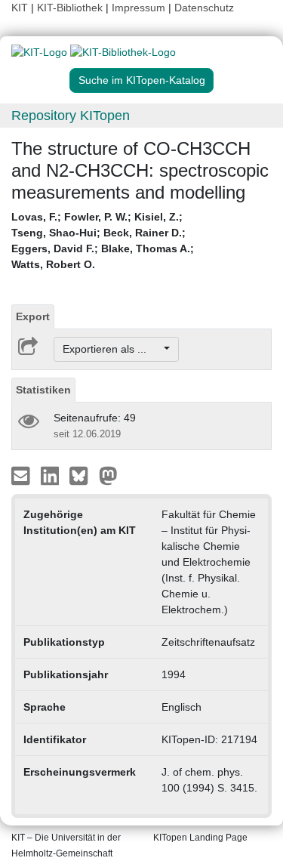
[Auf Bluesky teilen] (82, 475)
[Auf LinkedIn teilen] (51, 475)
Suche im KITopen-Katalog (141, 80)
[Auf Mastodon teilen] (108, 475)
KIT (19, 8)
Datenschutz (204, 8)
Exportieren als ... (112, 349)
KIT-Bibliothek (71, 8)
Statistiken (43, 390)
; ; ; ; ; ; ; (102, 240)
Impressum (138, 8)
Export (33, 316)
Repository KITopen (70, 115)
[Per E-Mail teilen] (22, 475)
